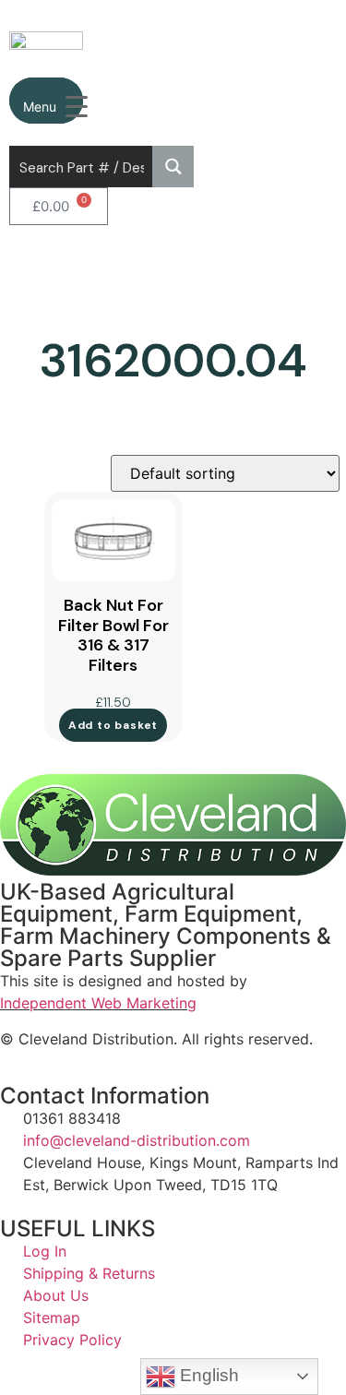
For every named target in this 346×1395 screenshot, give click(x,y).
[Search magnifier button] (173, 166)
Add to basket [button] (113, 725)
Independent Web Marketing (98, 1003)
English (207, 1375)
